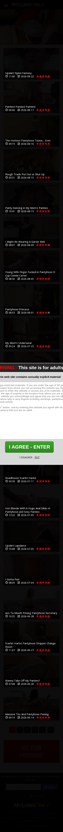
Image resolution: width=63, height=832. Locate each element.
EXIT (37, 457)
